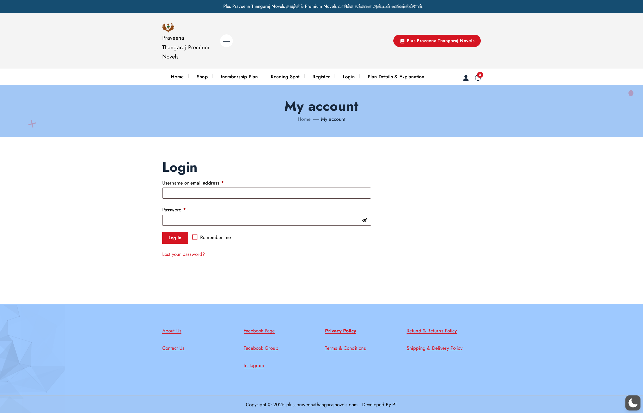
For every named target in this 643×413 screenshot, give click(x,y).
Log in (175, 237)
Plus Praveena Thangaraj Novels (439, 40)
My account (333, 119)
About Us (172, 330)
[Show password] (364, 220)
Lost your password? (183, 254)
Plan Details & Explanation (396, 76)
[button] (632, 402)
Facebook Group (261, 347)
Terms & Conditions (345, 347)
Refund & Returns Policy (432, 330)
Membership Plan (239, 76)
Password (175, 210)
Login (349, 76)
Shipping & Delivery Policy (434, 347)
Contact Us (173, 347)
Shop (202, 76)
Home (177, 76)
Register (321, 76)
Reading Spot (285, 76)
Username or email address (194, 183)
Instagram (254, 365)
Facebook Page (259, 330)
